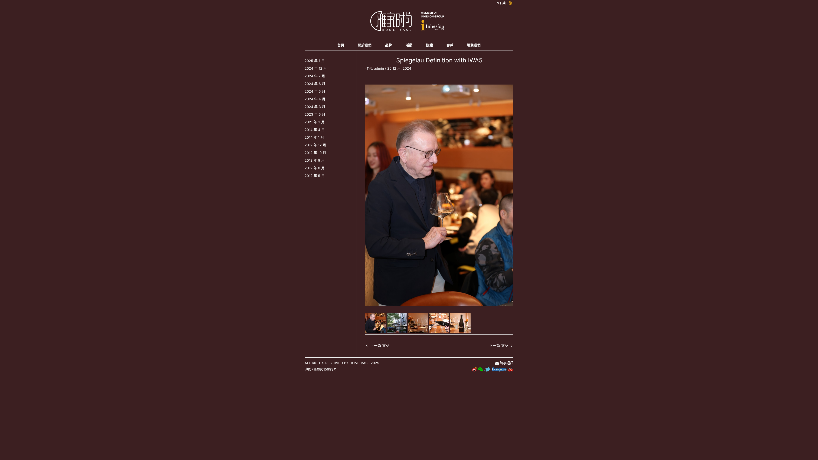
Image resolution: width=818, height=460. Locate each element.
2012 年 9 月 (315, 160)
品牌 (388, 45)
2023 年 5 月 (315, 114)
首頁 (340, 45)
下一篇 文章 (501, 345)
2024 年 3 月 (315, 107)
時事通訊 (506, 363)
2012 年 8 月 (315, 168)
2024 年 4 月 (315, 99)
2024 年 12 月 (316, 68)
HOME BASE (360, 363)
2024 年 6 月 (315, 84)
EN (496, 3)
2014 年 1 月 (314, 137)
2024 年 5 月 (315, 91)
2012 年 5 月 (315, 176)
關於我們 (365, 45)
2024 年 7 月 (315, 76)
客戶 (449, 45)
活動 (409, 45)
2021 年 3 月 (315, 122)
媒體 (429, 45)
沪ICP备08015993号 (321, 369)
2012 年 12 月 (315, 145)
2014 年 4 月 (315, 130)
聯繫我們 (474, 45)
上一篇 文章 (377, 345)
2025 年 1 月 (315, 61)
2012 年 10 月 (315, 153)
